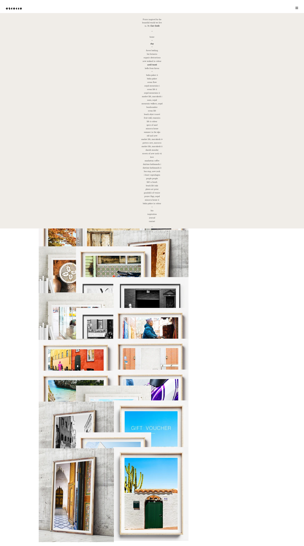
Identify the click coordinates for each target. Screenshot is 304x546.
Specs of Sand (152, 125)
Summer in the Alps (152, 132)
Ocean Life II (152, 89)
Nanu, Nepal (152, 100)
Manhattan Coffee (152, 160)
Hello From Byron (152, 68)
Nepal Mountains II (152, 93)
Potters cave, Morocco (152, 142)
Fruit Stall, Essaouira (152, 117)
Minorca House (152, 128)
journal (152, 217)
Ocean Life (152, 110)
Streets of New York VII (152, 153)
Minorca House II (152, 200)
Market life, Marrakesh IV (152, 139)
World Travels (152, 64)
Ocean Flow (152, 82)
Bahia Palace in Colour (152, 203)
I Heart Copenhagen (152, 175)
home (152, 37)
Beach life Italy (152, 185)
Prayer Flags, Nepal (152, 196)
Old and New (152, 135)
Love (152, 157)
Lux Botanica (152, 54)
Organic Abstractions (152, 57)
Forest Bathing (152, 50)
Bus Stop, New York (152, 171)
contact (152, 221)
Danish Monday (152, 150)
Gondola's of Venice (152, 192)
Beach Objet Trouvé (152, 114)
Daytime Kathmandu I (152, 164)
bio (152, 210)
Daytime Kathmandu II (152, 167)
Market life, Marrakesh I (152, 96)
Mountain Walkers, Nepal (152, 103)
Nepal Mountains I (152, 85)
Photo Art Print (152, 189)
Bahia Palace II (152, 75)
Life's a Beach (152, 182)
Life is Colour (152, 121)
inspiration (152, 214)
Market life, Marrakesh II (152, 146)
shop (152, 43)
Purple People (152, 178)
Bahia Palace (152, 78)
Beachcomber (152, 107)
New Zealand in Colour (152, 61)
